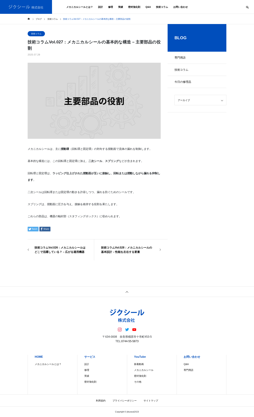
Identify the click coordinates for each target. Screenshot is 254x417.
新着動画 (139, 364)
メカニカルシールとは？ (79, 7)
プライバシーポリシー (124, 400)
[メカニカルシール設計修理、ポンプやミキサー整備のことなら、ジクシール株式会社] (26, 7)
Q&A (148, 7)
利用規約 (101, 400)
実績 (120, 7)
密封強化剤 (134, 7)
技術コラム (162, 7)
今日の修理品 (183, 81)
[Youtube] (134, 329)
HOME (39, 356)
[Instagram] (120, 329)
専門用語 (180, 57)
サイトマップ (151, 400)
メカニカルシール (143, 370)
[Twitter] (127, 329)
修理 (110, 7)
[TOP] (127, 291)
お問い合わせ (180, 7)
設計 (100, 7)
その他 (137, 381)
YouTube (140, 356)
